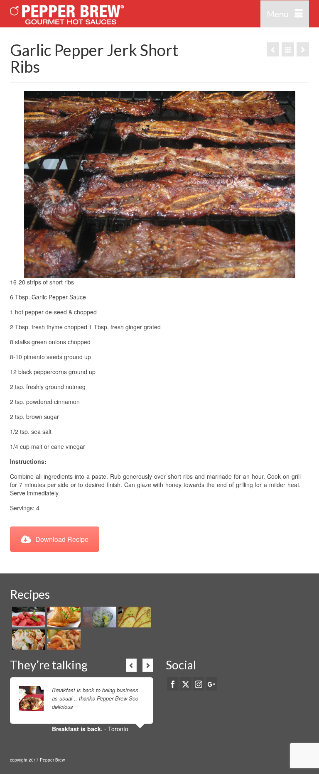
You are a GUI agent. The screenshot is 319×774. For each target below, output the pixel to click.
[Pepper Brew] (120, 13)
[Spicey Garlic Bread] (133, 617)
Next (147, 665)
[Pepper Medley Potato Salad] (27, 639)
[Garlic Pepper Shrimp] (63, 639)
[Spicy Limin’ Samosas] (63, 617)
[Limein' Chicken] (303, 49)
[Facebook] (173, 684)
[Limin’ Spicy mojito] (98, 617)
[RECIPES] (288, 49)
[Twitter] (185, 684)
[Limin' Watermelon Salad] (273, 49)
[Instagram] (198, 684)
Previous (131, 665)
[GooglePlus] (211, 684)
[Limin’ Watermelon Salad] (27, 617)
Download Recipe (61, 539)
